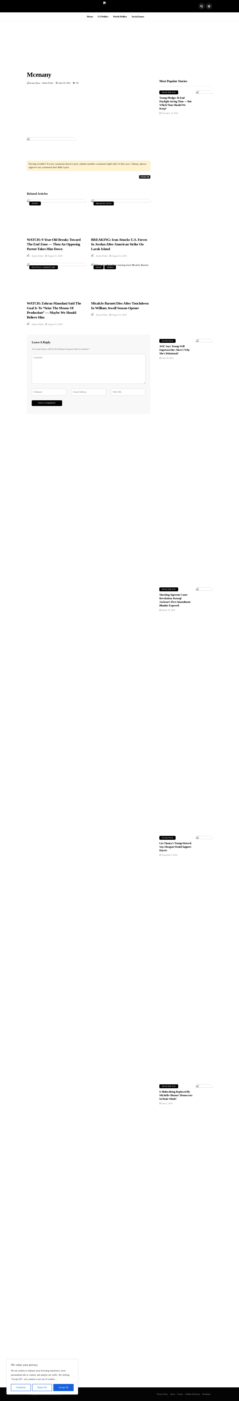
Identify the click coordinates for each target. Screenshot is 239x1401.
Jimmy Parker (47, 83)
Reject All (42, 1387)
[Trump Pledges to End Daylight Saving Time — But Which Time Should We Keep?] (204, 212)
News (98, 267)
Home (90, 16)
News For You (169, 92)
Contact (180, 1394)
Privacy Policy (162, 1394)
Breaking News (103, 203)
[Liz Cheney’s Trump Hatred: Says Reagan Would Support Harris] (204, 957)
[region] (42, 1377)
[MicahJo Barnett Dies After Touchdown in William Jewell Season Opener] (120, 280)
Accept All (63, 1387)
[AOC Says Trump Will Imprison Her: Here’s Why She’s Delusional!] (204, 461)
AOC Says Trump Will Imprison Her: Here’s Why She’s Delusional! (174, 350)
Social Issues (138, 16)
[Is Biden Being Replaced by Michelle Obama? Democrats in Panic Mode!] (204, 1206)
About (172, 1394)
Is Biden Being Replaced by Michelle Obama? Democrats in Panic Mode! (175, 1095)
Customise (21, 1387)
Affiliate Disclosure (192, 1394)
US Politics (103, 16)
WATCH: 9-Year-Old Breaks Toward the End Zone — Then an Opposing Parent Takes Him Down (54, 244)
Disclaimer (206, 1394)
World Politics (120, 16)
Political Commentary (43, 267)
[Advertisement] (119, 43)
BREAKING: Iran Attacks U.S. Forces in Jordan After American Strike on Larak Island (119, 244)
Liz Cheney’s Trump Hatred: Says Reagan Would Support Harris (175, 847)
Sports (35, 203)
